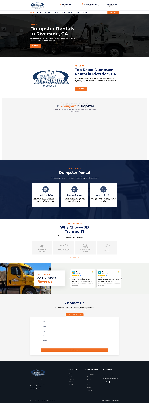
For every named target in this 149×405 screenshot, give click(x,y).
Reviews (77, 12)
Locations (56, 12)
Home (32, 12)
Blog (63, 12)
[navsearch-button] (104, 12)
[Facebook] (104, 381)
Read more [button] (75, 285)
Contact (85, 12)
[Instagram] (107, 381)
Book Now (113, 12)
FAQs (70, 12)
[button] (121, 278)
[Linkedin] (109, 381)
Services (47, 12)
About (39, 12)
